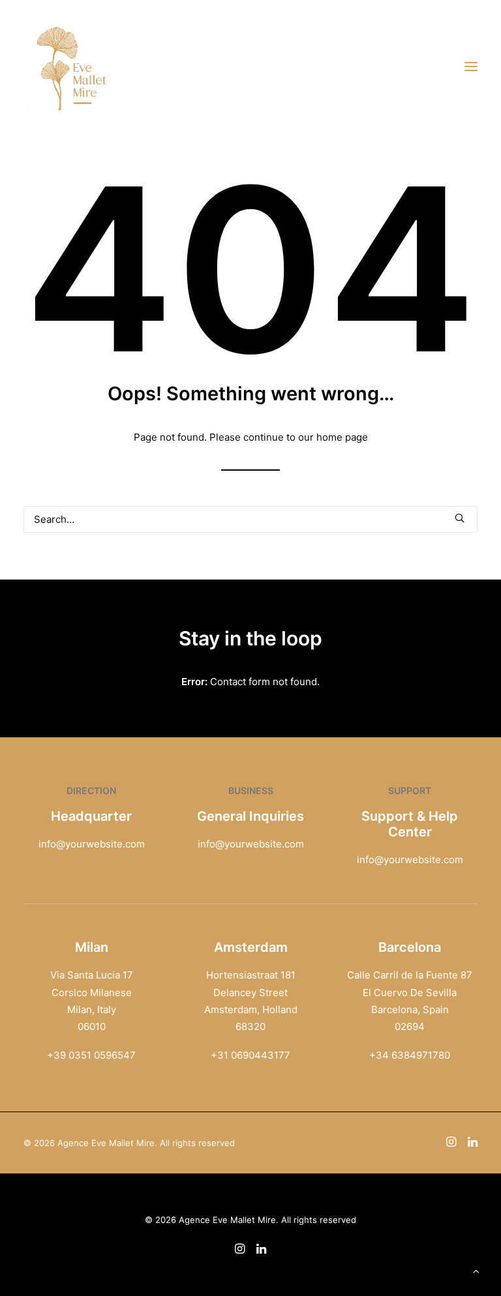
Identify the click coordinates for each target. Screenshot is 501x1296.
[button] (471, 66)
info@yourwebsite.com (91, 844)
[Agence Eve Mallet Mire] (72, 66)
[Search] (250, 519)
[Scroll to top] (476, 1270)
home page (342, 437)
